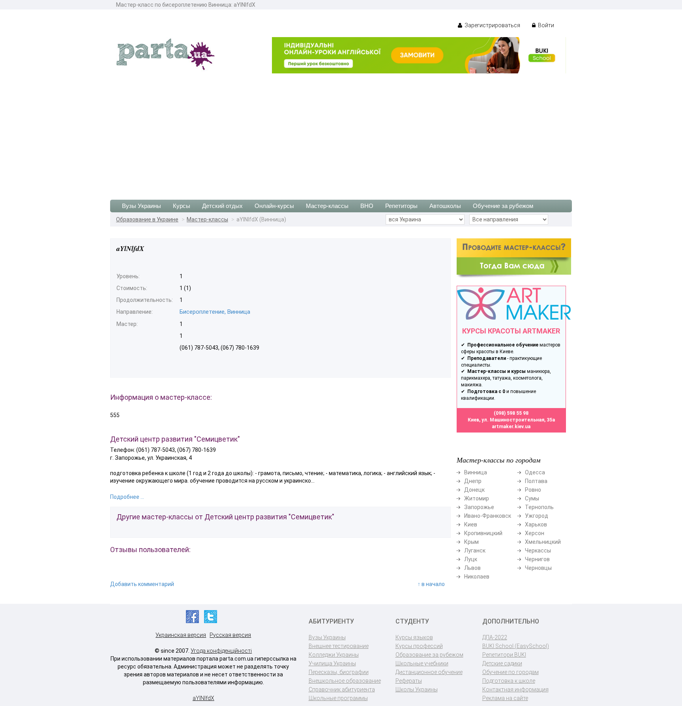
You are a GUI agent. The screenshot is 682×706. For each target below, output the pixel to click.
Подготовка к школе (508, 681)
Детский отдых (222, 205)
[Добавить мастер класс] (514, 258)
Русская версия (230, 635)
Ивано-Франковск (487, 516)
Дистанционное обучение (429, 672)
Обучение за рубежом (503, 205)
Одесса (535, 472)
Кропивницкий (483, 533)
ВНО (366, 205)
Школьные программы (338, 698)
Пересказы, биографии (339, 672)
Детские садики (502, 663)
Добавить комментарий (142, 584)
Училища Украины (332, 663)
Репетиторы (401, 205)
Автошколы (445, 205)
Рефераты (408, 681)
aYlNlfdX (203, 698)
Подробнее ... (127, 497)
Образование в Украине (147, 219)
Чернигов (537, 559)
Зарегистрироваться (491, 25)
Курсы (181, 205)
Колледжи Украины (334, 655)
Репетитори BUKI (504, 655)
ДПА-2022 (494, 637)
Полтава (536, 481)
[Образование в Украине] (165, 54)
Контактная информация (515, 689)
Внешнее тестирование (339, 646)
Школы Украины (416, 689)
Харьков (536, 524)
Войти (545, 25)
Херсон (534, 533)
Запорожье (479, 507)
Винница (475, 472)
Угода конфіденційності (221, 651)
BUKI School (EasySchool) (515, 646)
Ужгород (536, 516)
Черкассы (538, 550)
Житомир (476, 498)
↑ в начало (431, 584)
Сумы (532, 498)
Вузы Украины (141, 205)
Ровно (533, 490)
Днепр (473, 481)
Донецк (474, 490)
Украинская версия (181, 635)
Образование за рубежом (429, 655)
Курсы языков (414, 637)
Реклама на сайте (505, 698)
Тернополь (539, 507)
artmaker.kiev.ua (511, 426)
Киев (470, 524)
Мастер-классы (327, 205)
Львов (472, 568)
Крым (471, 542)
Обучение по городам (510, 672)
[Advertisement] (341, 132)
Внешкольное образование (345, 681)
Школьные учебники (421, 663)
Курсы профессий (419, 646)
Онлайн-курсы (274, 205)
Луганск (474, 550)
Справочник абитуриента (342, 689)
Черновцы (538, 568)
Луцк (470, 559)
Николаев (476, 576)
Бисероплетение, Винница (215, 311)
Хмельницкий (543, 542)
